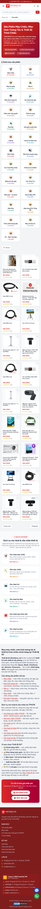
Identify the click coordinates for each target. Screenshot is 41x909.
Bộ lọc (8, 248)
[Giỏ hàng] (38, 6)
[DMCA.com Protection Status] (20, 903)
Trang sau (34, 526)
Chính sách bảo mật (8, 852)
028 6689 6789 (15, 1)
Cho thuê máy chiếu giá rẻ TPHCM (13, 833)
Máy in (6, 688)
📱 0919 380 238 (20, 798)
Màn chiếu (7, 693)
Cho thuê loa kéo (10, 738)
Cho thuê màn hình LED (12, 733)
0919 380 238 (11, 890)
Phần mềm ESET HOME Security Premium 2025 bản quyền (10, 432)
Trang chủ (5, 17)
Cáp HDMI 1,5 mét (8, 296)
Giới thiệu (5, 844)
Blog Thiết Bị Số (29, 773)
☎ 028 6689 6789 (20, 793)
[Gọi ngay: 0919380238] (36, 896)
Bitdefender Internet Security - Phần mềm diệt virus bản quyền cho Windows (29, 299)
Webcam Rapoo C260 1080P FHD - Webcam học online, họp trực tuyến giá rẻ (10, 513)
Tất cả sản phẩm (7, 827)
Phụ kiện (7, 698)
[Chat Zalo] (36, 890)
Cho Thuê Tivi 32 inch (28, 323)
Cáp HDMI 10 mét (27, 484)
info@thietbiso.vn (27, 1)
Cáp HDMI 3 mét (7, 323)
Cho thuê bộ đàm (10, 728)
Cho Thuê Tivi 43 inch (9, 484)
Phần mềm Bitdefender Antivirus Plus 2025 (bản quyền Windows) (10, 271)
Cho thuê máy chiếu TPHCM (14, 714)
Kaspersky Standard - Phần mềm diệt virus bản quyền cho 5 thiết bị (30, 459)
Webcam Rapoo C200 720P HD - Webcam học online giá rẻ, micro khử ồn (30, 351)
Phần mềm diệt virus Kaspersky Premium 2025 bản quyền (29, 432)
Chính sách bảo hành (8, 849)
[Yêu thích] (34, 6)
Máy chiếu (7, 679)
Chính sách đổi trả (7, 847)
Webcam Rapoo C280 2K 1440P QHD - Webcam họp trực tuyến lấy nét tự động (30, 513)
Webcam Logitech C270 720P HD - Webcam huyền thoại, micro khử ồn (29, 405)
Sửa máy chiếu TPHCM (12, 718)
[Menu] (3, 6)
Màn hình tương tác (11, 684)
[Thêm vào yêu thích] (17, 256)
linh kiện (15, 698)
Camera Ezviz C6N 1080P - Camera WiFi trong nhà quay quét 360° (10, 459)
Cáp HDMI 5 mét (7, 377)
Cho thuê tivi (8, 723)
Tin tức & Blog (6, 836)
